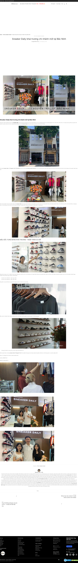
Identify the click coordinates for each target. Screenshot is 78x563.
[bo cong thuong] (67, 560)
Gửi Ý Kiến (69, 546)
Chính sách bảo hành (21, 549)
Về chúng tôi (53, 3)
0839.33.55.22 (55, 549)
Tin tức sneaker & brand (7, 34)
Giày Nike (1, 542)
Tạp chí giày (58, 3)
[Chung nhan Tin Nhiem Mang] (60, 560)
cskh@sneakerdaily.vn (71, 552)
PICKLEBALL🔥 (42, 3)
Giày (21, 3)
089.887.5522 (55, 543)
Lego (0, 545)
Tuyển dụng (37, 546)
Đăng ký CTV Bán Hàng (38, 547)
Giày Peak (1, 544)
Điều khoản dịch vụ (20, 551)
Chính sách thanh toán (21, 550)
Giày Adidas (1, 543)
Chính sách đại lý (37, 550)
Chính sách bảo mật (20, 552)
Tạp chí (36, 554)
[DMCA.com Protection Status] (74, 560)
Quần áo (23, 3)
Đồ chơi (30, 3)
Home (1, 34)
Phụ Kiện (26, 3)
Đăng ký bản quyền (38, 545)
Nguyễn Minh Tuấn (35, 41)
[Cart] (64, 3)
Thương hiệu (34, 3)
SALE (37, 3)
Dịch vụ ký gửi (37, 555)
